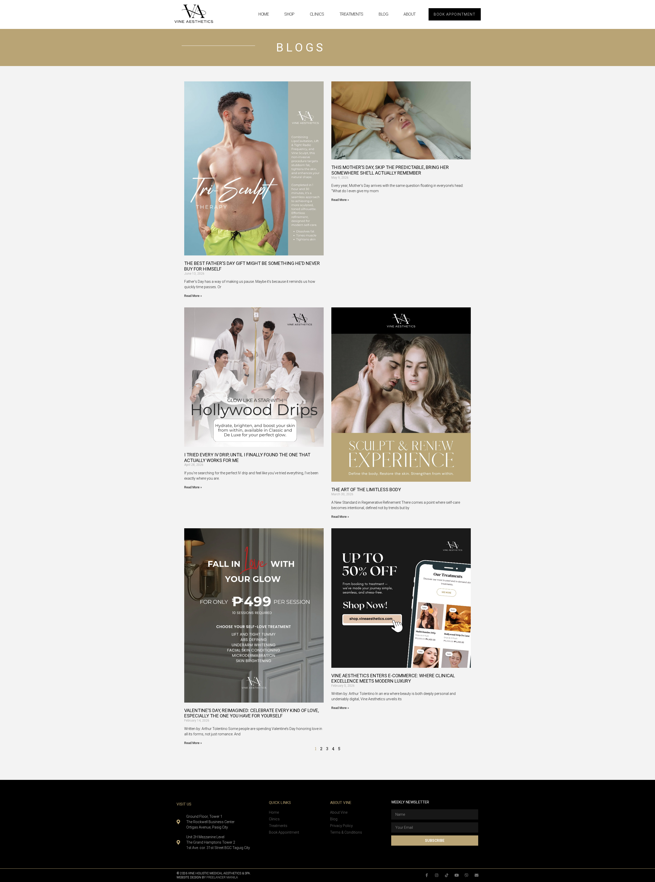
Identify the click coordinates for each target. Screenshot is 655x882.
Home (263, 14)
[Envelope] (476, 875)
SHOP (289, 14)
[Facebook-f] (427, 875)
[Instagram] (437, 875)
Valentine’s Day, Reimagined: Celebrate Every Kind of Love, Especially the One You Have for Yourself (251, 713)
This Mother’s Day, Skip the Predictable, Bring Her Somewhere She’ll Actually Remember (390, 170)
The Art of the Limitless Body (366, 489)
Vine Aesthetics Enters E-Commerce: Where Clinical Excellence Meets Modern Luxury (393, 678)
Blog (383, 14)
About (409, 14)
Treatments (352, 14)
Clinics (317, 14)
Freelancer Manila (222, 877)
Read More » (193, 296)
